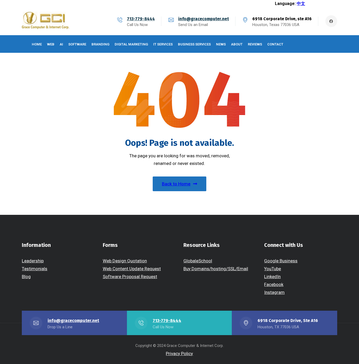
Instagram (274, 292)
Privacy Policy (179, 353)
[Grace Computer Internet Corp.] (45, 21)
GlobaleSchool (197, 260)
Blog (26, 276)
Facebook (273, 284)
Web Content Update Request (132, 268)
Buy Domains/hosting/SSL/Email (215, 268)
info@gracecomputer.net (203, 18)
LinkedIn (272, 276)
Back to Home (176, 183)
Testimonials (34, 268)
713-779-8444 (141, 18)
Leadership (33, 260)
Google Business (281, 260)
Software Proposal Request (130, 276)
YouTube (272, 268)
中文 (301, 3)
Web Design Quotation (125, 260)
